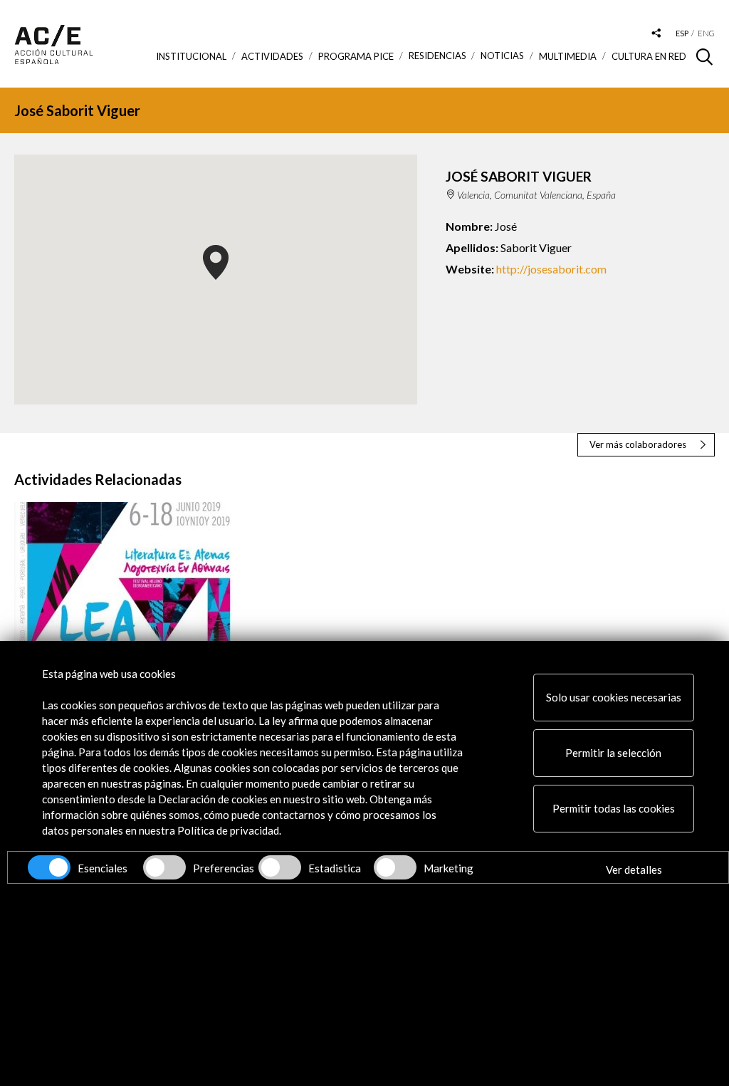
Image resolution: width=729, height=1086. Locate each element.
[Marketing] (395, 867)
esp (682, 33)
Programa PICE (356, 56)
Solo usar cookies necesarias (613, 697)
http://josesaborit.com (551, 269)
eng (706, 33)
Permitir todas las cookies (613, 808)
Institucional (191, 56)
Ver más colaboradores (637, 444)
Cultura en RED (649, 56)
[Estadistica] (279, 867)
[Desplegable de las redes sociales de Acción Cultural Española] (656, 34)
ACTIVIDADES (272, 56)
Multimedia (568, 56)
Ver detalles (634, 869)
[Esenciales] (49, 867)
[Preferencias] (164, 867)
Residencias (437, 56)
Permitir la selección (613, 752)
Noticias (502, 56)
